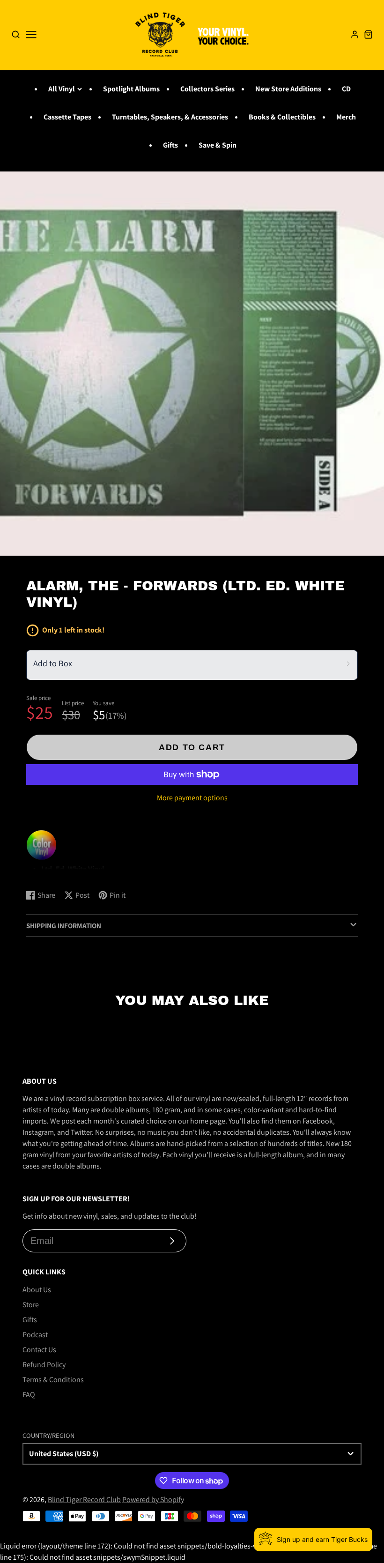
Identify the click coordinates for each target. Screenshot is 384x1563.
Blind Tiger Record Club (84, 1499)
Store (30, 1305)
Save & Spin (217, 145)
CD (346, 89)
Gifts (170, 145)
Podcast (35, 1335)
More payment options (192, 798)
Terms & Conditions (53, 1379)
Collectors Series (207, 89)
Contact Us (39, 1350)
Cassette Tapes (67, 117)
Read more (44, 873)
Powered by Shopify (153, 1499)
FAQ (28, 1394)
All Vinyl (61, 89)
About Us (36, 1290)
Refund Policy (44, 1364)
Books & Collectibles (282, 117)
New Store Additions (288, 89)
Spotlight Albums (131, 89)
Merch (346, 117)
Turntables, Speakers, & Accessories (170, 117)
